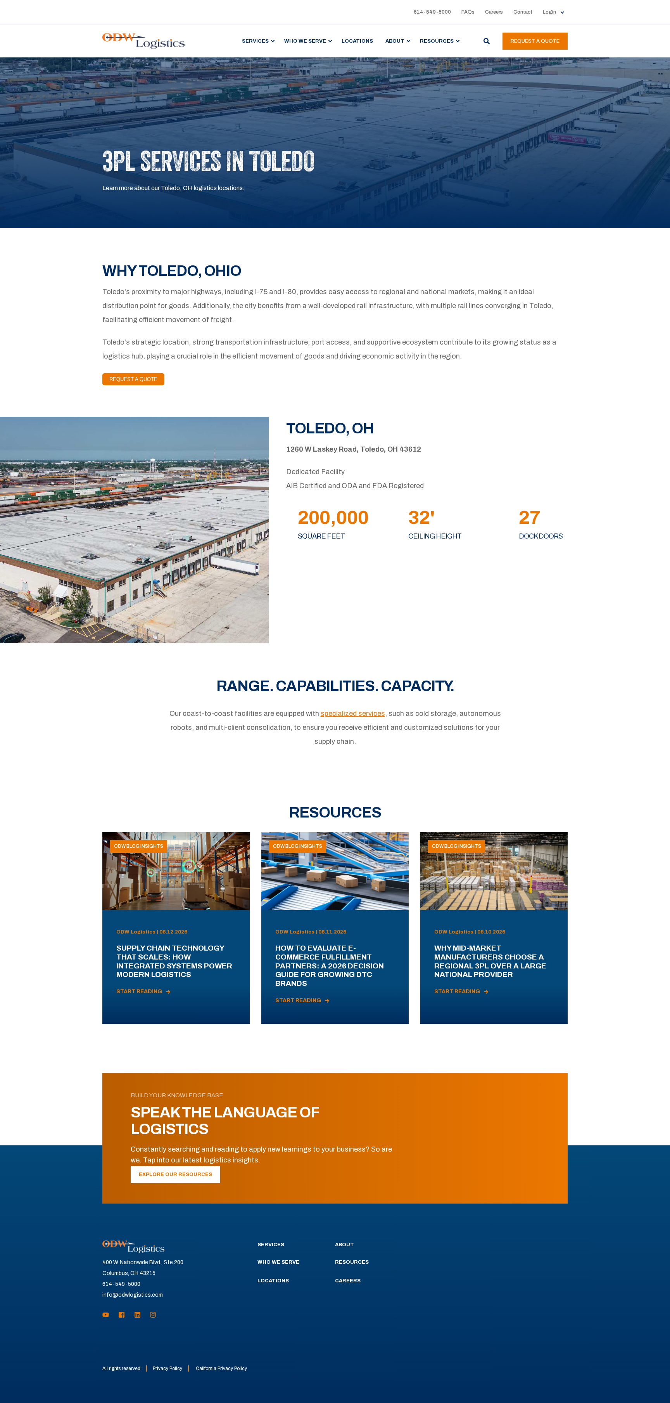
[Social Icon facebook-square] (122, 1314)
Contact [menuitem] (522, 12)
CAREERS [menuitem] (348, 1280)
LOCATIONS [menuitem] (357, 40)
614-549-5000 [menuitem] (432, 12)
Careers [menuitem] (494, 12)
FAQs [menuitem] (468, 12)
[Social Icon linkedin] (137, 1314)
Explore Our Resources (175, 1174)
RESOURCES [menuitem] (437, 40)
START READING (139, 991)
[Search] (487, 40)
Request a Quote (535, 41)
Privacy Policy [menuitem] (167, 1368)
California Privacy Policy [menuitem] (221, 1368)
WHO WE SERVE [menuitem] (305, 40)
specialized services (353, 713)
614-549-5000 (121, 1284)
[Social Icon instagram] (150, 1314)
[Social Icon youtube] (108, 1314)
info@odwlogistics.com (132, 1295)
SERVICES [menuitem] (255, 40)
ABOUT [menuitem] (394, 40)
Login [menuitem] (549, 12)
